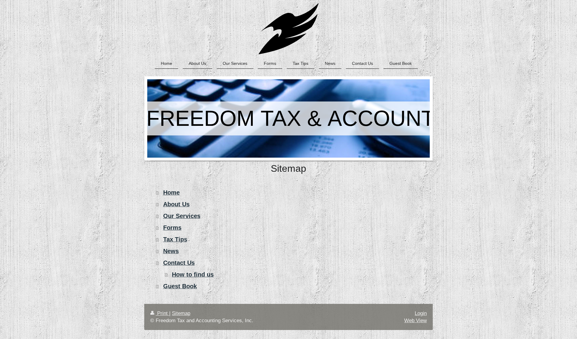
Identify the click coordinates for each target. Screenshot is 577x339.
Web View (415, 320)
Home (171, 192)
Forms (172, 227)
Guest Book (180, 286)
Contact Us (179, 262)
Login (421, 313)
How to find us (193, 274)
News (171, 251)
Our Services (181, 216)
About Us (176, 204)
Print (162, 313)
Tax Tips (175, 239)
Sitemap (181, 313)
